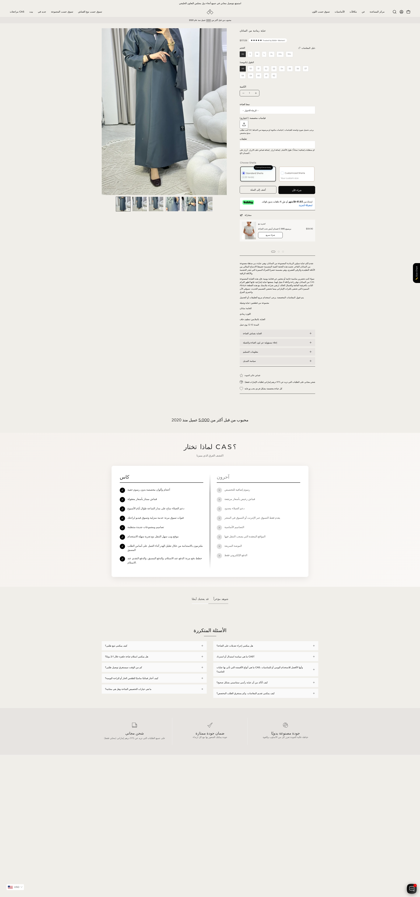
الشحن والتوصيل (154, 800)
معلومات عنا (152, 809)
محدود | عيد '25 (109, 809)
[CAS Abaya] (210, 11)
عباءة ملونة (107, 800)
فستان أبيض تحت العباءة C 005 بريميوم (274, 228)
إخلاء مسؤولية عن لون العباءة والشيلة (260, 342)
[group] (210, 3)
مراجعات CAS (109, 814)
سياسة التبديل (249, 361)
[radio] (243, 54)
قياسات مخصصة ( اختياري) (253, 118)
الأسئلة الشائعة (153, 795)
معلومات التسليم (250, 351)
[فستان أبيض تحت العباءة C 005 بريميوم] (249, 230)
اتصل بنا (150, 814)
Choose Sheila (248, 162)
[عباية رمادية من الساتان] (123, 204)
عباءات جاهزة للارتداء (112, 805)
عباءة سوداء (107, 795)
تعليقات (243, 138)
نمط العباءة (245, 104)
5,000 (204, 419)
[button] (62, 12)
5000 (208, 20)
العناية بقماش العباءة (252, 333)
